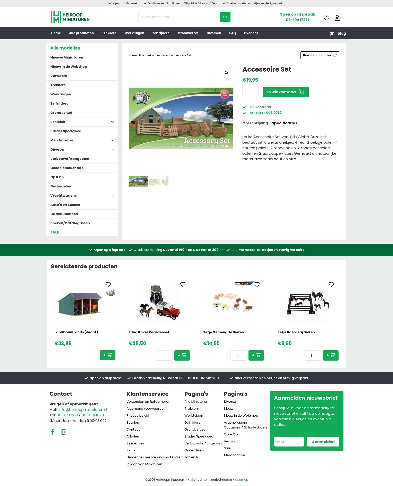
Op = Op (57, 177)
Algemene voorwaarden (146, 408)
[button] (226, 73)
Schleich (191, 457)
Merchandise (234, 455)
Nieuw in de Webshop (68, 66)
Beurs (131, 450)
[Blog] (342, 33)
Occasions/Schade (67, 168)
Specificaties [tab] (284, 123)
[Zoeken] (225, 17)
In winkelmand (281, 92)
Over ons (251, 33)
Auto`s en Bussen (65, 204)
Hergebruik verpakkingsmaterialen (154, 457)
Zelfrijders (160, 33)
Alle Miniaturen (196, 401)
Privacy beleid (137, 415)
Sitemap (241, 479)
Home (56, 33)
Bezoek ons (135, 443)
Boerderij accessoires (154, 55)
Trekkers (109, 33)
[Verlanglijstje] (326, 18)
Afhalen (132, 436)
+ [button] (104, 355)
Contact (133, 429)
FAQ (232, 33)
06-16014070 (93, 415)
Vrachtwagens (236, 422)
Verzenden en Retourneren (148, 401)
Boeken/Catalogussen (70, 223)
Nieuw (228, 408)
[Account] (337, 18)
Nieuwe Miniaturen (66, 57)
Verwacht (59, 75)
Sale (227, 448)
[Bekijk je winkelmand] (331, 33)
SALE (54, 232)
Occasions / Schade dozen (245, 427)
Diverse (230, 401)
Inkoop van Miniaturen (144, 464)
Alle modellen (65, 48)
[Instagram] (64, 432)
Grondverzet (188, 33)
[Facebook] (53, 432)
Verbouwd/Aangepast (70, 158)
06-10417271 (297, 19)
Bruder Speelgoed (65, 131)
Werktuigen (134, 33)
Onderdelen (60, 186)
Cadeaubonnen (64, 214)
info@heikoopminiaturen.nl (83, 409)
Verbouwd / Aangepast (203, 443)
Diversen (214, 33)
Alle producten (81, 33)
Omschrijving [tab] (255, 123)
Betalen (132, 422)
